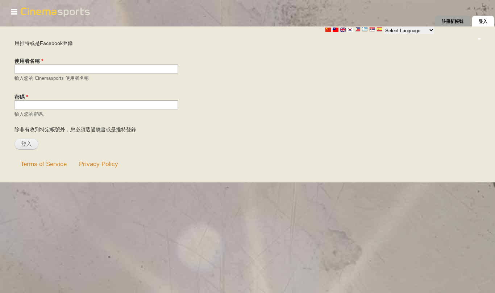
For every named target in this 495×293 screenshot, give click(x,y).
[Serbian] (372, 29)
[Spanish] (379, 29)
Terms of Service (44, 164)
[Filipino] (358, 29)
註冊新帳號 (452, 21)
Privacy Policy (98, 164)
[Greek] (365, 29)
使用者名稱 (28, 61)
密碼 (21, 97)
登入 (486, 21)
